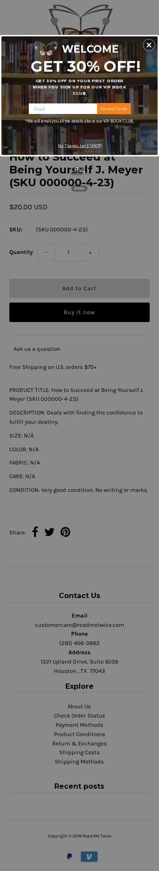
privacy (79, 188)
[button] (149, 45)
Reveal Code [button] (113, 108)
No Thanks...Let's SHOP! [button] (80, 146)
